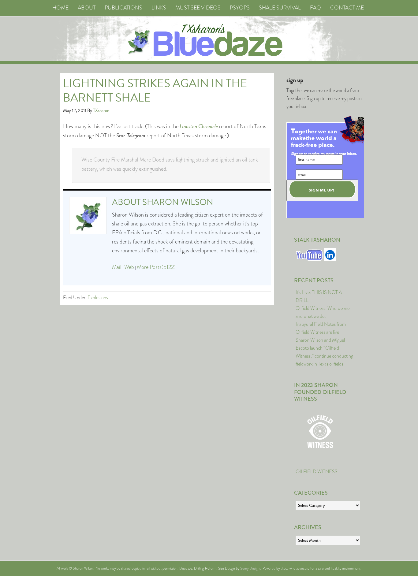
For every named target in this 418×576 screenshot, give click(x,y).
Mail (116, 267)
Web (129, 267)
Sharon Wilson (177, 202)
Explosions (98, 297)
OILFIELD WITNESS (317, 471)
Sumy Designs (250, 568)
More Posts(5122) (156, 267)
